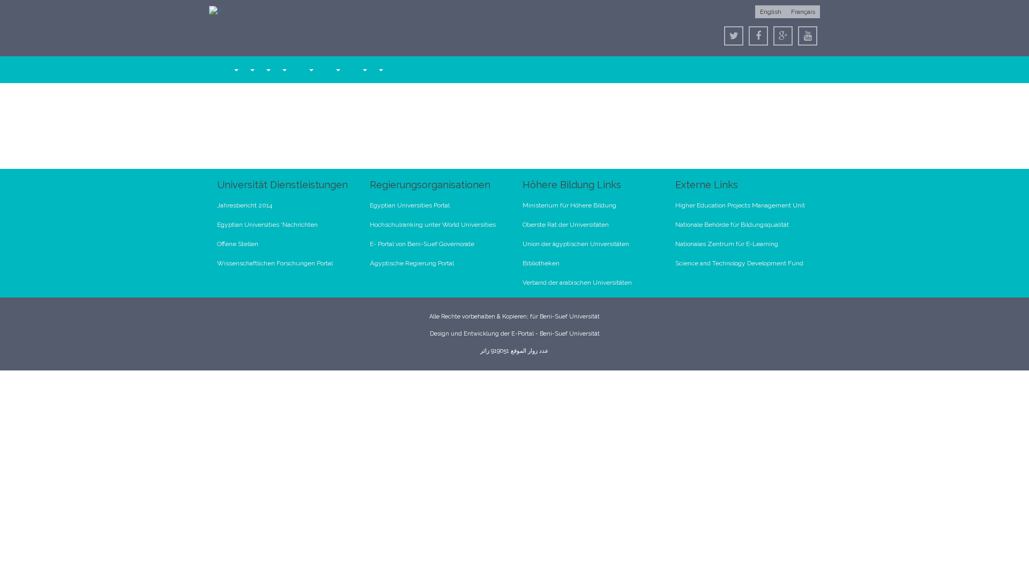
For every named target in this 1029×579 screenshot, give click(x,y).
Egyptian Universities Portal (410, 205)
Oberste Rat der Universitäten (566, 224)
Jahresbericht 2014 (244, 205)
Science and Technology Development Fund (739, 263)
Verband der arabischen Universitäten (577, 282)
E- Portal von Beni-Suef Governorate (422, 244)
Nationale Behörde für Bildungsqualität (732, 224)
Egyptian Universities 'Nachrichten (267, 224)
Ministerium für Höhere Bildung (569, 205)
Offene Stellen (237, 244)
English (770, 12)
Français (803, 12)
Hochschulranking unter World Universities (433, 224)
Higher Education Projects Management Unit (740, 205)
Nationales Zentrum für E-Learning (726, 244)
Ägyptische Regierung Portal (412, 263)
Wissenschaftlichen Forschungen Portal (275, 263)
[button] (236, 70)
